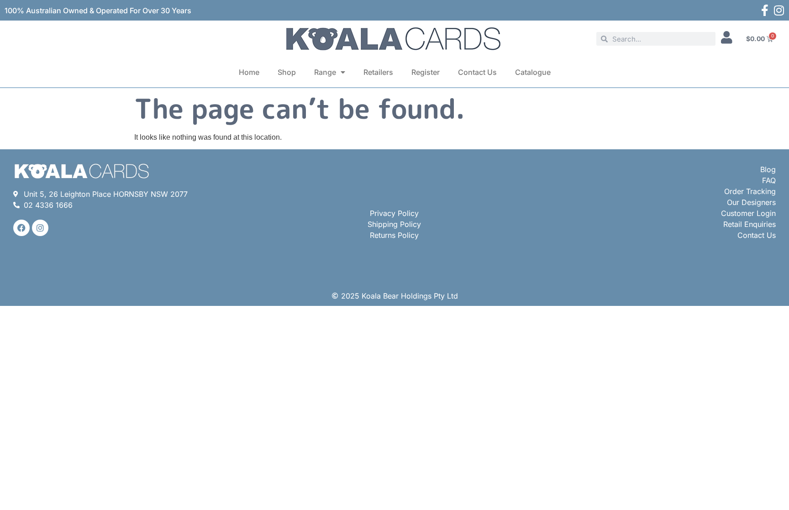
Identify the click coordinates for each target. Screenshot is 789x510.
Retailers (378, 72)
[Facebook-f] (764, 10)
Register (425, 72)
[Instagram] (778, 10)
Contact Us (477, 72)
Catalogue (533, 72)
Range (325, 72)
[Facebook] (21, 228)
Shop (287, 72)
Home (249, 72)
